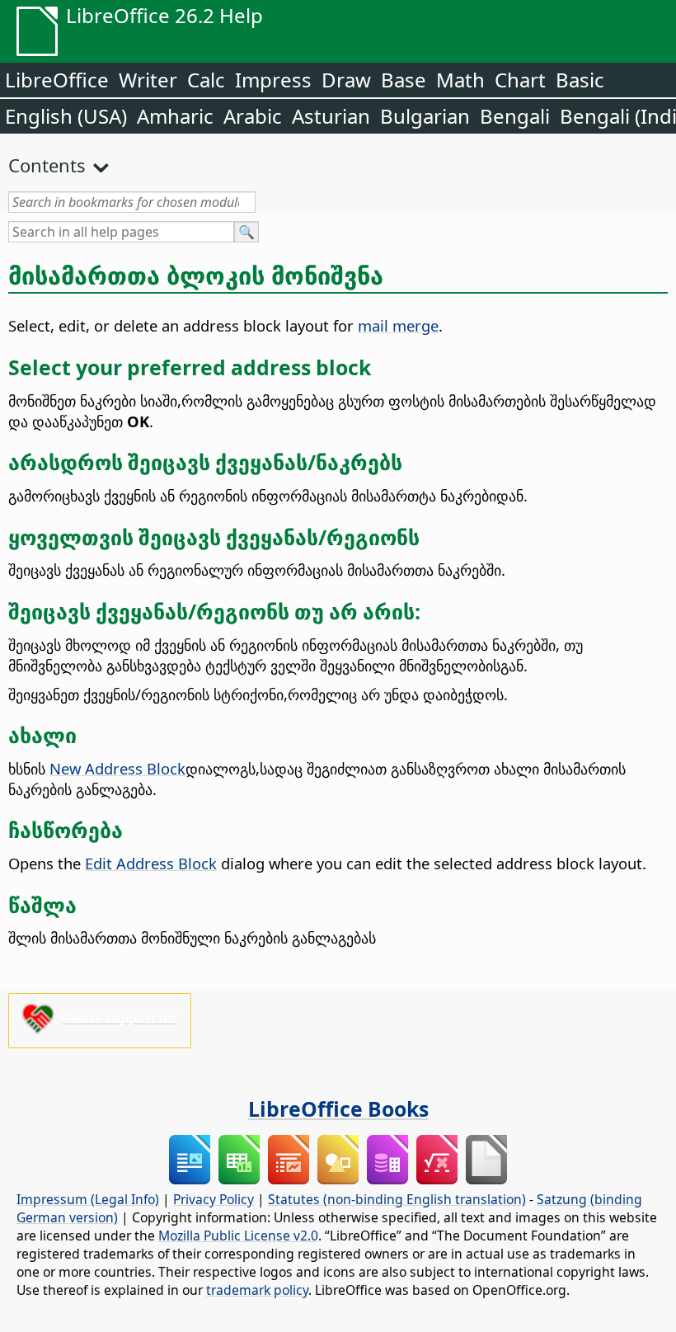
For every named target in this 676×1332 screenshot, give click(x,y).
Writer (148, 79)
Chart (520, 79)
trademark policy (257, 1290)
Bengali (515, 115)
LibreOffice (57, 79)
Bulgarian (425, 115)
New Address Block (117, 768)
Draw (346, 79)
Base (403, 79)
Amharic (175, 115)
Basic (580, 79)
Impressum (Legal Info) (87, 1199)
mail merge (398, 325)
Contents (47, 165)
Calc (206, 79)
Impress (273, 79)
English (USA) (66, 115)
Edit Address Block (151, 863)
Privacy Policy (213, 1199)
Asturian (331, 115)
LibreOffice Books (338, 1108)
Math (460, 79)
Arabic (252, 115)
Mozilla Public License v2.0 (238, 1235)
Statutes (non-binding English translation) (397, 1199)
